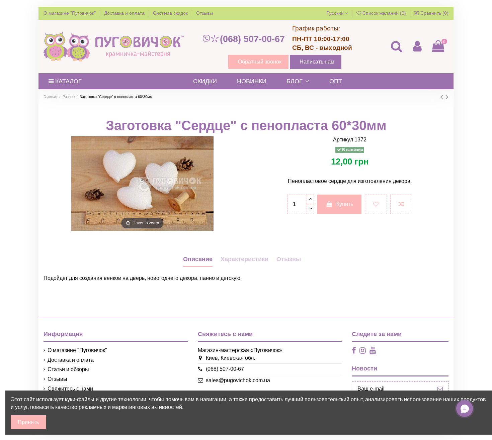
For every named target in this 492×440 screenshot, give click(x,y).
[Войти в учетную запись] (417, 46)
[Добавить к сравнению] (401, 204)
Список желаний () (384, 13)
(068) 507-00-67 (252, 39)
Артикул (343, 139)
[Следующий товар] (446, 96)
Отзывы (204, 13)
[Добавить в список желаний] (376, 204)
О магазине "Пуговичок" (70, 13)
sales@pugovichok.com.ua (238, 380)
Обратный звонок (259, 62)
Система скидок (171, 13)
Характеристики (244, 259)
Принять (28, 422)
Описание (198, 259)
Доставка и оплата (125, 13)
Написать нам (317, 62)
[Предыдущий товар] (442, 96)
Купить (344, 204)
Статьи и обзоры (68, 369)
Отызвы (288, 259)
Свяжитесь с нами (70, 389)
